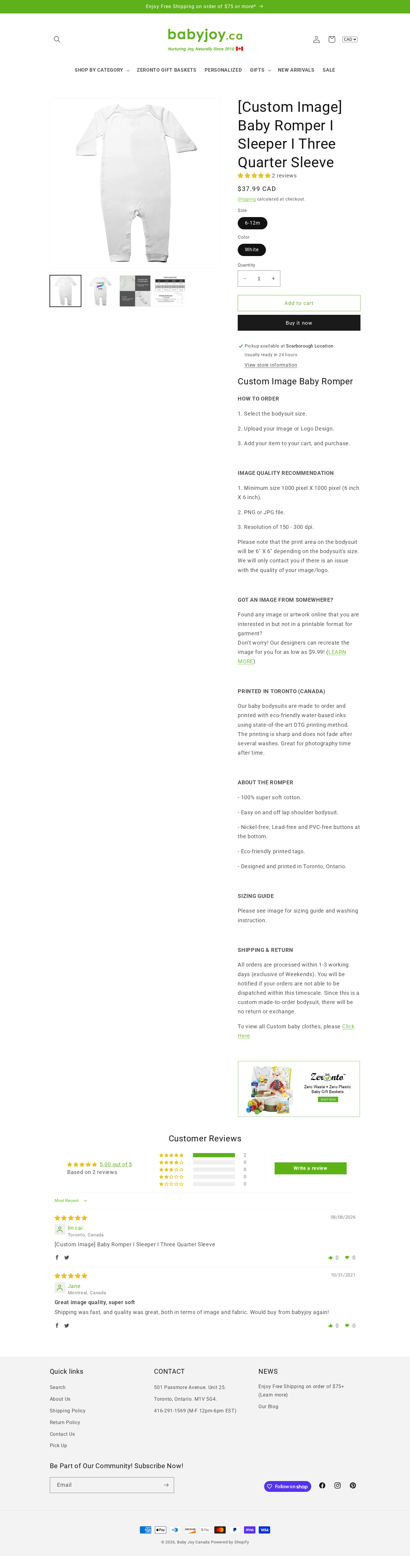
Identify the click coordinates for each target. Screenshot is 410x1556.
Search (58, 1387)
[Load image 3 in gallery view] (135, 291)
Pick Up (58, 1445)
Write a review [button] (310, 1168)
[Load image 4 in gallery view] (170, 291)
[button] (57, 39)
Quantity (246, 265)
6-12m (252, 223)
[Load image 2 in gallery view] (100, 291)
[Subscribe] (166, 1485)
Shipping (247, 199)
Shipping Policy (68, 1411)
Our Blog (268, 1406)
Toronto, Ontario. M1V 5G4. (185, 1399)
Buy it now (299, 323)
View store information (271, 365)
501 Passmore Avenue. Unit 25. (190, 1387)
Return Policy (65, 1422)
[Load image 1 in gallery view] (65, 291)
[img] (71, 1218)
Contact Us (62, 1434)
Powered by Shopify (230, 1542)
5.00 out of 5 (116, 1164)
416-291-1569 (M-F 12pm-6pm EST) (195, 1411)
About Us (60, 1399)
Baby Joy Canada (193, 1542)
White (252, 249)
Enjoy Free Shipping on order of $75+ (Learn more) (301, 1390)
